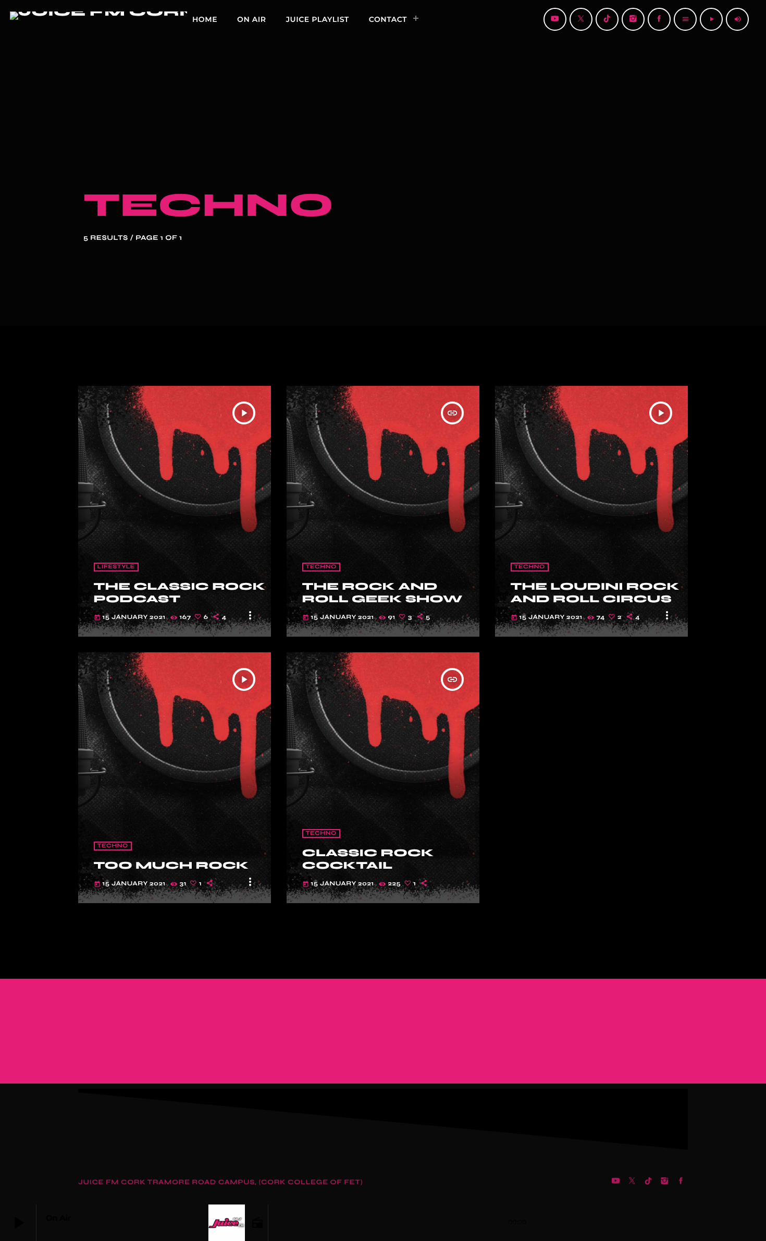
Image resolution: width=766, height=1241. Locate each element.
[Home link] (37, 19)
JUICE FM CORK (112, 1182)
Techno (321, 567)
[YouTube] (554, 19)
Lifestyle (116, 567)
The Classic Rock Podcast (179, 592)
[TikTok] (607, 19)
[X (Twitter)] (581, 19)
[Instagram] (633, 19)
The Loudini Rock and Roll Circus (595, 592)
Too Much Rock (171, 865)
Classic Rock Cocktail (368, 859)
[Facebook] (659, 19)
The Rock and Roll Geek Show (382, 592)
